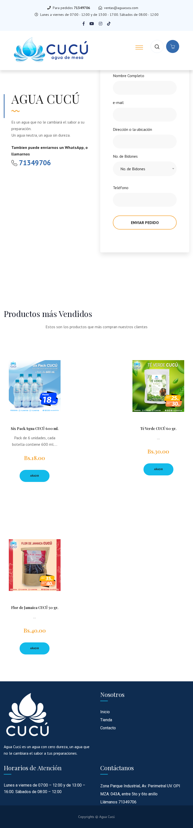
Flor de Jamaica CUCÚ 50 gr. (34, 607)
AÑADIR (34, 475)
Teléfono (120, 187)
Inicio (105, 711)
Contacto (108, 728)
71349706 (82, 8)
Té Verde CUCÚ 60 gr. (158, 428)
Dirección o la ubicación (132, 129)
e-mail (118, 102)
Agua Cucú (107, 816)
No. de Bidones (125, 156)
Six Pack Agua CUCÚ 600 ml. (35, 428)
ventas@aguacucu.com (121, 8)
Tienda (106, 719)
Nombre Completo (128, 75)
